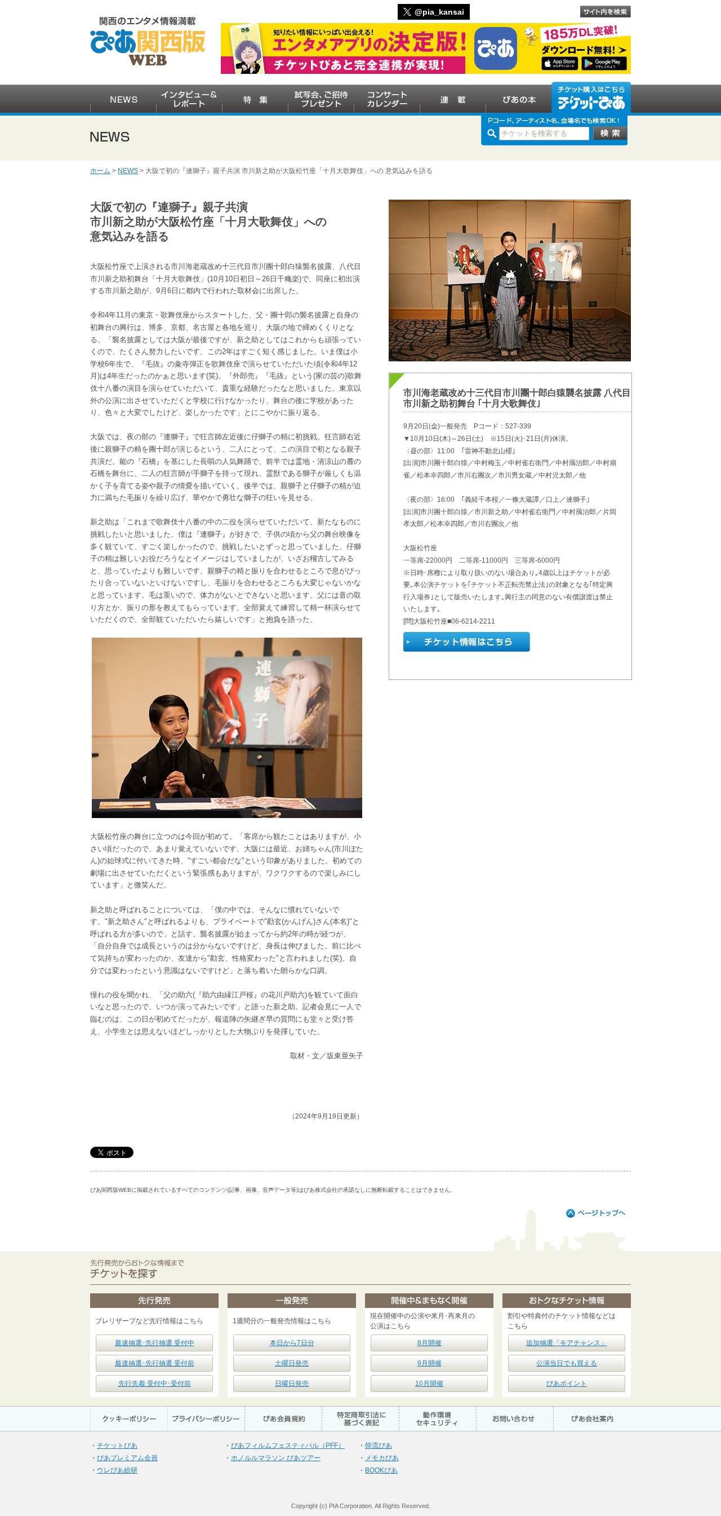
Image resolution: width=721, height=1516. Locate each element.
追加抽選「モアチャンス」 (566, 1343)
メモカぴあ (382, 1458)
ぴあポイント (566, 1383)
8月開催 (429, 1343)
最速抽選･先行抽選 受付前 (154, 1363)
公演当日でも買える (566, 1363)
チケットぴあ (117, 1445)
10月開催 (429, 1383)
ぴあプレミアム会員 (127, 1458)
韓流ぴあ (378, 1445)
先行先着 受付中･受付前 (154, 1383)
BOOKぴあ (381, 1470)
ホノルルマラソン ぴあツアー (276, 1458)
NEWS (128, 171)
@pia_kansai (439, 11)
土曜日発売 (292, 1363)
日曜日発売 (292, 1383)
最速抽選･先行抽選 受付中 (154, 1343)
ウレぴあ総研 (117, 1470)
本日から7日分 (292, 1343)
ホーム (100, 171)
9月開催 (429, 1363)
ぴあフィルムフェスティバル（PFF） (288, 1445)
